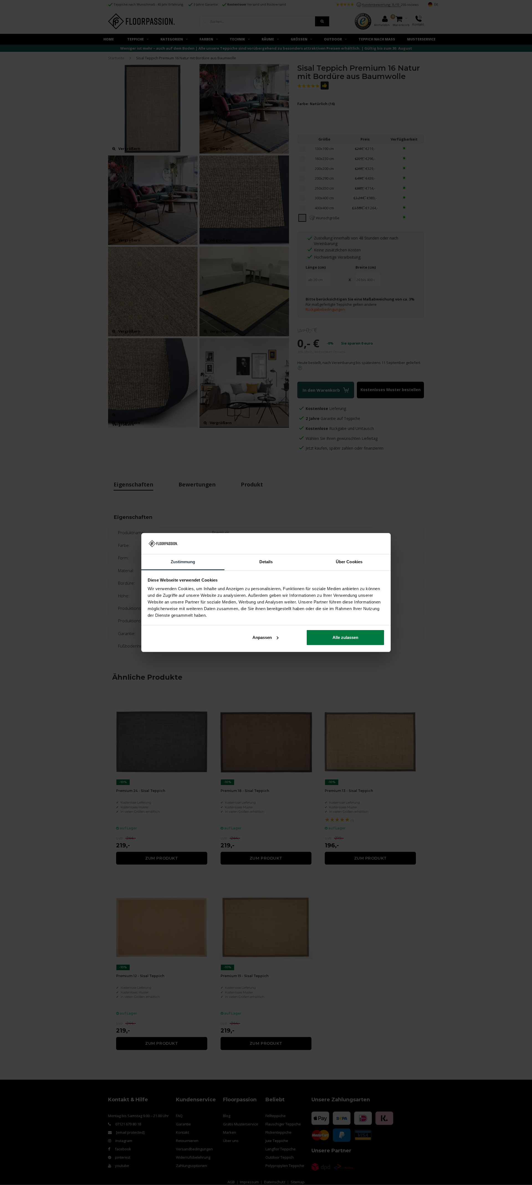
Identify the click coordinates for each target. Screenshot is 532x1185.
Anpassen (262, 637)
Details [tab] (266, 561)
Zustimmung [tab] (183, 561)
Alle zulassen (345, 637)
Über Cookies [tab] (349, 561)
